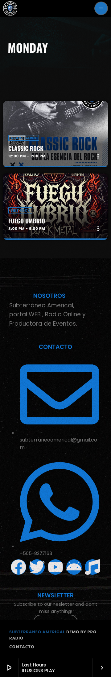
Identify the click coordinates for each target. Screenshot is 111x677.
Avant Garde (23, 137)
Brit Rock (20, 210)
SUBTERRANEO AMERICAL (37, 632)
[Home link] (10, 8)
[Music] (92, 567)
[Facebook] (18, 567)
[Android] (74, 567)
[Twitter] (37, 567)
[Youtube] (55, 567)
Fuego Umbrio (26, 221)
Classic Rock (25, 148)
